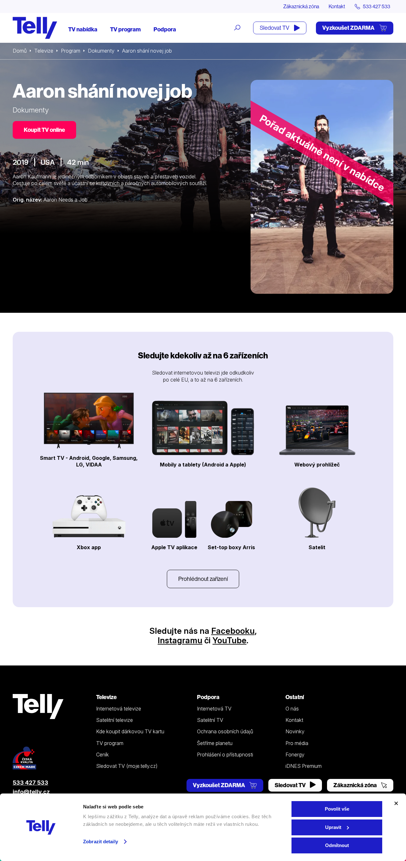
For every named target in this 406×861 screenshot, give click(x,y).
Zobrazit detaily (100, 841)
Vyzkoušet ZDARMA (349, 27)
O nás (292, 708)
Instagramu (180, 640)
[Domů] (35, 28)
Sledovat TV (275, 27)
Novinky (294, 731)
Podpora (165, 29)
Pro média (296, 743)
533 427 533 (30, 782)
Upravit (333, 827)
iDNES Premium (303, 766)
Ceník (102, 754)
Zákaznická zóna (301, 6)
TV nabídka (82, 29)
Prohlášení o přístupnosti (225, 754)
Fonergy (294, 754)
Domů (20, 51)
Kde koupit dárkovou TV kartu (130, 731)
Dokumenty (101, 51)
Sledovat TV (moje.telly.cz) (127, 766)
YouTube (229, 640)
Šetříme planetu (214, 743)
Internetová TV (214, 708)
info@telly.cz (31, 791)
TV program (125, 29)
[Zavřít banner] (396, 803)
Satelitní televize (114, 720)
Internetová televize (118, 708)
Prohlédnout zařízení (203, 578)
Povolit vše (337, 809)
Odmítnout (337, 845)
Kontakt (337, 6)
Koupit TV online (44, 129)
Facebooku (233, 631)
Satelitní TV (210, 720)
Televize (43, 51)
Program (70, 51)
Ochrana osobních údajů (225, 731)
